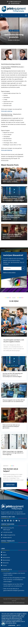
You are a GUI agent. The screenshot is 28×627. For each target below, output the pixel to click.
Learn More (11, 625)
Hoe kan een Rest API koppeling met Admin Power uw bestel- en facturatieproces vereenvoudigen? (14, 579)
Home (10, 30)
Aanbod (5, 555)
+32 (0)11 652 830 (7, 532)
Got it (18, 625)
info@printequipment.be (9, 535)
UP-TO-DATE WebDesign (18, 602)
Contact (5, 565)
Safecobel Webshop (6, 150)
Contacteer (10, 484)
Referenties (6, 562)
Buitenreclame (6, 557)
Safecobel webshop (6, 111)
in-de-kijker (16, 30)
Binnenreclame (6, 560)
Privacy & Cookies (8, 602)
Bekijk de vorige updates (9, 272)
